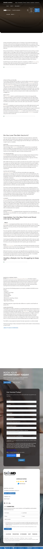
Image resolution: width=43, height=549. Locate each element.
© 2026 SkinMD (6, 538)
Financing (34, 534)
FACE (7, 6)
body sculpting (36, 61)
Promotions (20, 2)
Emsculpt (5, 105)
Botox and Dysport (10, 245)
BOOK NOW (37, 10)
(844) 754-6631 (31, 10)
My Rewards (23, 534)
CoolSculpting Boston (9, 85)
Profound (15, 147)
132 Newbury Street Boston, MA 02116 (11, 490)
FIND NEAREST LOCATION (21, 355)
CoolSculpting (31, 82)
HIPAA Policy (22, 538)
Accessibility (30, 538)
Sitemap (26, 538)
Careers (28, 2)
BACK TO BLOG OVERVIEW (11, 327)
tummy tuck (30, 112)
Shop (16, 2)
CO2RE (4, 154)
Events (24, 2)
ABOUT (12, 14)
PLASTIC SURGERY (16, 10)
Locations (32, 2)
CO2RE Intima (26, 311)
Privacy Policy (11, 538)
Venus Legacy (7, 96)
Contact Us (37, 2)
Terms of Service (16, 538)
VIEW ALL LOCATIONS (10, 493)
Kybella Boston (6, 224)
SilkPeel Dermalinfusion (8, 172)
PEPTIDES (8, 10)
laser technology (10, 211)
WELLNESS (17, 6)
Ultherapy (5, 199)
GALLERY (8, 14)
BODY (11, 6)
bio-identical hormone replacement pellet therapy (18, 278)
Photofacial (17, 179)
